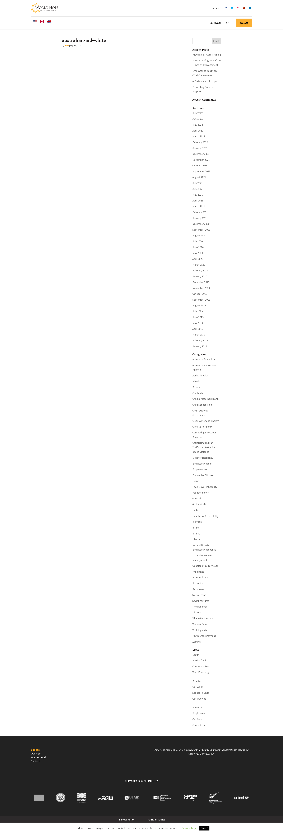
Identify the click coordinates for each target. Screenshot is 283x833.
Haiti (195, 510)
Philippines (198, 571)
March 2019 (198, 334)
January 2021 (199, 218)
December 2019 (200, 282)
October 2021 (199, 165)
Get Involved (199, 698)
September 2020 (201, 229)
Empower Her (200, 469)
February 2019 (200, 340)
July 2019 (197, 311)
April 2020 (197, 259)
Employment (199, 713)
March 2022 (198, 136)
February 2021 (200, 212)
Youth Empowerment (204, 635)
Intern (195, 527)
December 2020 (200, 223)
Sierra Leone (199, 595)
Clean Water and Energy (205, 421)
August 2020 (199, 235)
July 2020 (197, 241)
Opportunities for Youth (205, 565)
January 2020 (199, 276)
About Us (197, 707)
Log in (195, 654)
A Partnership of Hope (204, 81)
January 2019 (199, 346)
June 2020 (198, 247)
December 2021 (200, 154)
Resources (198, 589)
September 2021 (201, 171)
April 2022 (197, 130)
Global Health (199, 504)
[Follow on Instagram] (238, 7)
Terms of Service (156, 819)
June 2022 (198, 118)
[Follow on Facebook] (226, 7)
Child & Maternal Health (205, 398)
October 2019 (199, 293)
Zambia (196, 641)
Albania (196, 381)
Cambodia (198, 393)
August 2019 (199, 305)
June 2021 (198, 189)
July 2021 (197, 183)
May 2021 (197, 194)
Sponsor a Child (200, 692)
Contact (215, 8)
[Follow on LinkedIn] (249, 7)
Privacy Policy (126, 819)
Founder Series (200, 492)
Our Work (215, 23)
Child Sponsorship (202, 404)
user (67, 45)
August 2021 (199, 177)
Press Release (200, 577)
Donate (244, 23)
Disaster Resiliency (202, 457)
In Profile (197, 521)
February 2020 (200, 270)
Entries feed (199, 660)
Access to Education (203, 359)
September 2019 (201, 299)
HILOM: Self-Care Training (206, 54)
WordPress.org (200, 672)
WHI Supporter (200, 630)
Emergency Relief (202, 463)
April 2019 (197, 328)
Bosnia (196, 387)
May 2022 (197, 124)
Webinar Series (200, 624)
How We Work (38, 757)
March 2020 (198, 264)
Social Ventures (200, 601)
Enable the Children (203, 475)
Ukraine (196, 612)
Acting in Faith (200, 375)
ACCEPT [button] (204, 828)
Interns (196, 533)
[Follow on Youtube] (243, 7)
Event (195, 481)
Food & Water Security (204, 487)
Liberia (196, 539)
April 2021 (197, 200)
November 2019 (201, 288)
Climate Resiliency (202, 426)
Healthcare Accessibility (205, 516)
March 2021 (198, 206)
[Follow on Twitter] (232, 7)
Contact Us (198, 725)
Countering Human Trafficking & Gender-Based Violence (204, 447)
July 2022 (197, 113)
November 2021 (201, 159)
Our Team (197, 719)
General (196, 498)
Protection (198, 583)
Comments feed (201, 666)
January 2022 (199, 148)
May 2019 (197, 323)
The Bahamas (200, 606)
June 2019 (198, 317)
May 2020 (197, 253)
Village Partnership (202, 618)
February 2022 (200, 142)
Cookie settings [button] (189, 828)
